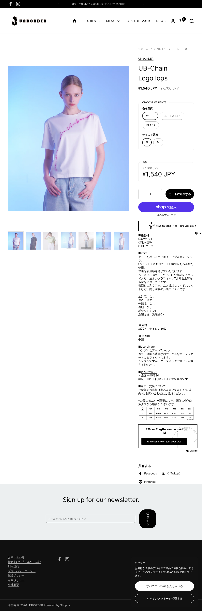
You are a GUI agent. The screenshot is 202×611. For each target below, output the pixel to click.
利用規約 (13, 566)
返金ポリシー (16, 580)
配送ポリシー (16, 575)
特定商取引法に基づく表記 (24, 561)
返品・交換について (153, 386)
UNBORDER (145, 58)
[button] (191, 21)
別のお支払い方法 (166, 215)
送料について (149, 371)
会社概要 (13, 584)
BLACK (150, 125)
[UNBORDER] (29, 21)
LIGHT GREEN (172, 115)
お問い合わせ (154, 393)
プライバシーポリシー (22, 570)
